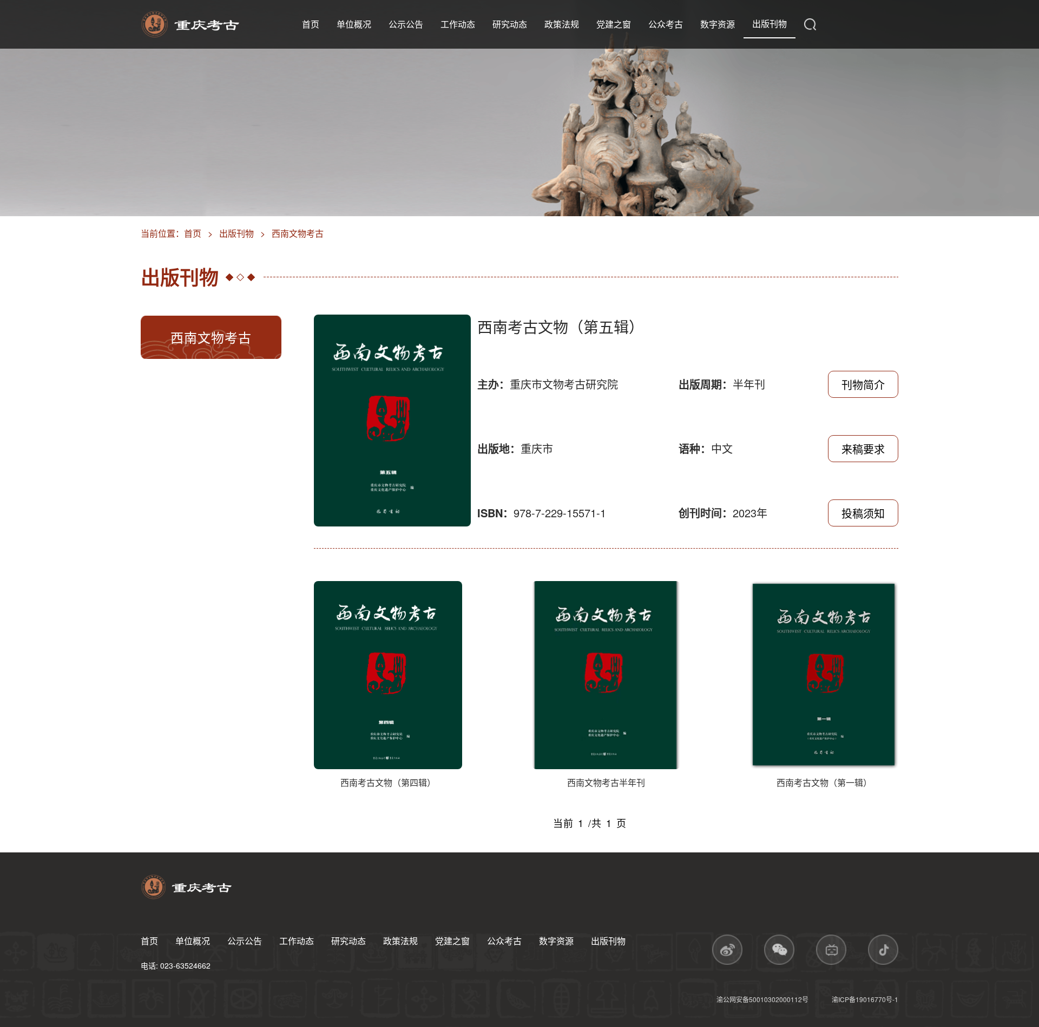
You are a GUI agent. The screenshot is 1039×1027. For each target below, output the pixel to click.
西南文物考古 (298, 233)
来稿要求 (863, 449)
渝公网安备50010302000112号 (763, 999)
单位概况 (354, 24)
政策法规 (561, 24)
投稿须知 (863, 513)
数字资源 (717, 24)
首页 (310, 24)
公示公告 (406, 24)
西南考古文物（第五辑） (560, 326)
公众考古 (665, 24)
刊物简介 (863, 384)
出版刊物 (769, 23)
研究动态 (509, 24)
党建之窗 (613, 24)
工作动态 (457, 24)
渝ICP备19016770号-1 (865, 999)
